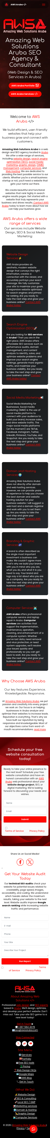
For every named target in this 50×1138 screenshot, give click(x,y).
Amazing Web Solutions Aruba (22, 701)
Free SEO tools (26, 1062)
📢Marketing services (25, 1106)
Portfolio (26, 1058)
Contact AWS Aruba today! (23, 377)
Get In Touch (26, 1081)
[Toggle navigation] (43, 5)
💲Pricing (25, 1066)
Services (27, 1055)
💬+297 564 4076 (25, 1027)
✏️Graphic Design (25, 1113)
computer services (30, 168)
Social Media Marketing (23, 397)
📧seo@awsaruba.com (25, 1030)
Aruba (44, 152)
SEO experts (41, 1005)
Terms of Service (14, 831)
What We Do (25, 1089)
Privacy (21, 1128)
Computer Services (19, 608)
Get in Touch (24, 1023)
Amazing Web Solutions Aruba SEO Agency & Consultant (25, 52)
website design (21, 158)
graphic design (27, 165)
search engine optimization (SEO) (27, 160)
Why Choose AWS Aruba (23, 681)
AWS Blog (26, 1077)
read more (40, 729)
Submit (25, 819)
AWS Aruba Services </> (24, 94)
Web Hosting (13, 171)
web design (22, 1005)
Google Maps (26, 1074)
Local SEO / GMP (26, 1102)
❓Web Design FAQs (25, 1070)
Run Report (25, 961)
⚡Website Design (25, 1094)
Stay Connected (25, 1037)
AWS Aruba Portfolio (23, 85)
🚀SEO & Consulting (25, 1098)
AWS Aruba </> (18, 5)
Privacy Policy (37, 831)
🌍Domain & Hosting (25, 1109)
